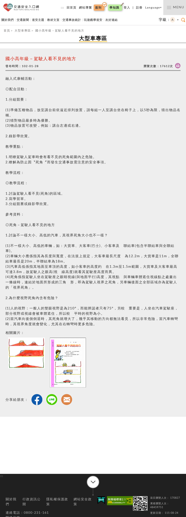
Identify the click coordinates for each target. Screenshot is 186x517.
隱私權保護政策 (57, 502)
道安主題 (38, 19)
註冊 (139, 7)
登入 (127, 7)
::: (62, 7)
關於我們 (7, 19)
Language (152, 7)
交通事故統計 (71, 19)
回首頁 (71, 7)
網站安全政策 (83, 502)
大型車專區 (23, 30)
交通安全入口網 (22, 7)
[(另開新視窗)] (119, 500)
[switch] (174, 7)
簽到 (98, 7)
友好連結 (111, 19)
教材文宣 (53, 19)
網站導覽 (85, 7)
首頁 (7, 30)
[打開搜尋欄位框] (183, 20)
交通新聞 (23, 19)
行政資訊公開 (32, 502)
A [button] (172, 19)
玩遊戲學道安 (93, 19)
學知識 (114, 7)
